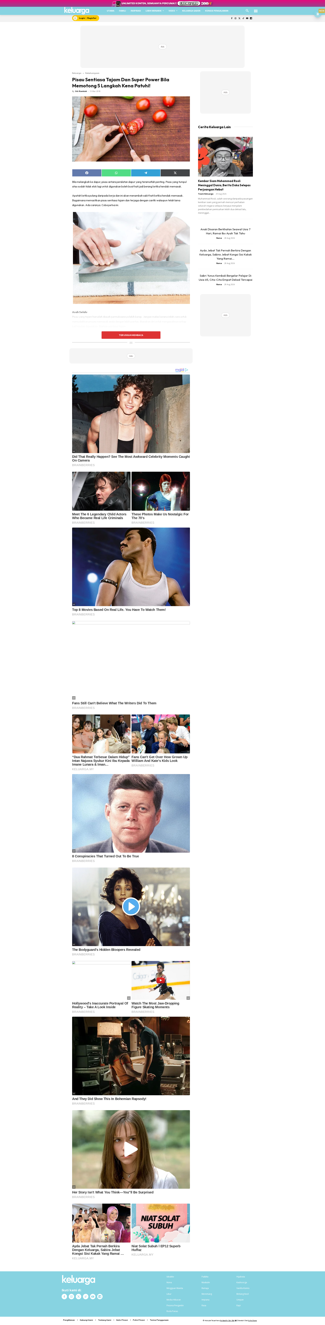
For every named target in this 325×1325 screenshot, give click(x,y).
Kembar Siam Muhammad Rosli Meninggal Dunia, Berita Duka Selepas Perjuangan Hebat (224, 185)
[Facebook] (232, 18)
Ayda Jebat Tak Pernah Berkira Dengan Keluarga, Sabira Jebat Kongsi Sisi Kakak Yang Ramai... (225, 254)
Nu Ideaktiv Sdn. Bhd (227, 1320)
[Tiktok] (243, 18)
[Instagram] (235, 18)
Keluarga (76, 73)
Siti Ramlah (81, 91)
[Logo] (77, 11)
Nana (219, 238)
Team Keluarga (205, 194)
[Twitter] (239, 18)
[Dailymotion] (251, 18)
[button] (247, 11)
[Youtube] (247, 18)
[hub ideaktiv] (255, 9)
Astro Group (252, 1320)
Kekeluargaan (92, 73)
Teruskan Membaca (131, 335)
